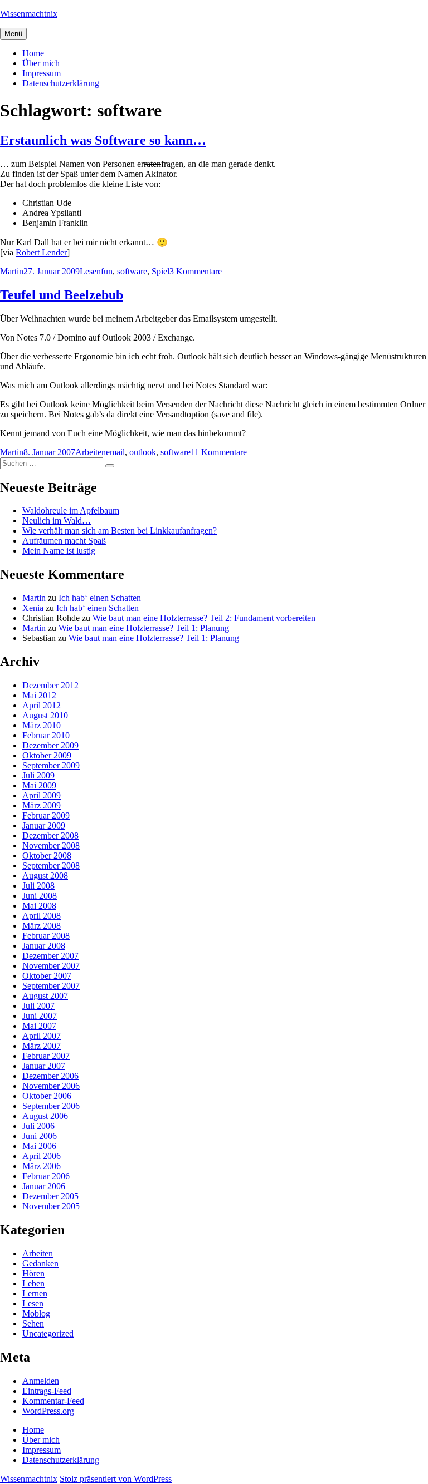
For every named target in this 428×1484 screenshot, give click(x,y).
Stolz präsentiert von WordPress (116, 1478)
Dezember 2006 (50, 1076)
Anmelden (40, 1381)
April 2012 (41, 705)
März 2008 (41, 925)
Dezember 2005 (50, 1196)
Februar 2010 (46, 735)
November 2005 (51, 1206)
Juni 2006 (39, 1136)
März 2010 (41, 725)
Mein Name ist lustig (58, 550)
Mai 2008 (39, 905)
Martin (11, 271)
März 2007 (41, 1046)
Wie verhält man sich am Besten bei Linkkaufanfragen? (119, 530)
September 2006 (51, 1106)
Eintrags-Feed (46, 1391)
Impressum (41, 73)
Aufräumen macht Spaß (64, 540)
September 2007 (51, 985)
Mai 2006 (39, 1146)
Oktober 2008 (46, 855)
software (132, 271)
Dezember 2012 (50, 685)
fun (107, 271)
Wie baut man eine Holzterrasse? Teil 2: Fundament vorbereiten (204, 618)
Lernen (34, 1293)
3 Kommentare (195, 271)
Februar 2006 (46, 1176)
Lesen (90, 271)
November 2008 (51, 845)
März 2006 (41, 1166)
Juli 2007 (38, 1005)
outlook (142, 452)
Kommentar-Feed (53, 1401)
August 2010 (45, 715)
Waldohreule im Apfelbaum (70, 510)
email (115, 452)
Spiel (160, 271)
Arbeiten (90, 452)
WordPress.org (48, 1411)
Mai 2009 (39, 785)
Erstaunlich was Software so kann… (103, 140)
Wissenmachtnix (28, 13)
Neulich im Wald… (56, 520)
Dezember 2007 (50, 955)
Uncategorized (48, 1333)
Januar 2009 (43, 825)
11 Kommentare (219, 452)
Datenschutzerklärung (60, 83)
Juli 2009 (38, 775)
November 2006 (51, 1086)
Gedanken (40, 1263)
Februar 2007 (46, 1056)
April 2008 (41, 915)
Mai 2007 (39, 1026)
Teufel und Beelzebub (61, 295)
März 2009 (41, 805)
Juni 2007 (39, 1015)
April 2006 (41, 1156)
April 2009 (41, 795)
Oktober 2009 (46, 755)
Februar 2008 (46, 935)
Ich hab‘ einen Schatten (100, 598)
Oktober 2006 (46, 1096)
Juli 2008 (38, 885)
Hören (33, 1273)
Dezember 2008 (50, 835)
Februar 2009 (46, 815)
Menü (13, 33)
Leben (33, 1283)
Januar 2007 (43, 1066)
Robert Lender (41, 252)
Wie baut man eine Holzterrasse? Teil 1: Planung (144, 628)
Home (33, 53)
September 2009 (51, 765)
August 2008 (45, 875)
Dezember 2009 (50, 745)
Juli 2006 (38, 1126)
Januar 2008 (43, 945)
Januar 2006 (43, 1186)
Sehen (33, 1323)
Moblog (36, 1313)
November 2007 (51, 965)
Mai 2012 (39, 695)
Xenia (32, 608)
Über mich (41, 63)
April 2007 (41, 1036)
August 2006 (45, 1116)
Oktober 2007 (46, 975)
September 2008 (51, 865)
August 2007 (45, 995)
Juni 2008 (39, 895)
